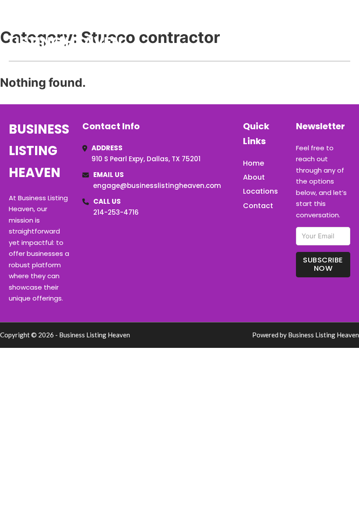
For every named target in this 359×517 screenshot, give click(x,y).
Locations (288, 30)
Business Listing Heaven (65, 30)
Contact (258, 206)
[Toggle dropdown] (347, 30)
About (254, 177)
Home (249, 30)
